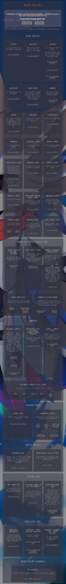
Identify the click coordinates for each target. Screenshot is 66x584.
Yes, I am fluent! (39, 23)
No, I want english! (27, 22)
